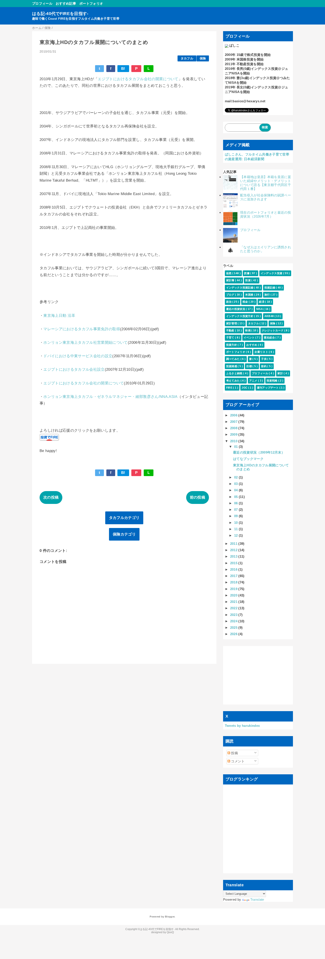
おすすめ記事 (66, 3)
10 (236, 522)
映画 (248, 330)
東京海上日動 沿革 (59, 315)
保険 (203, 58)
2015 (234, 563)
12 (236, 535)
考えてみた (233, 380)
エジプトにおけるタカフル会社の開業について (138, 79)
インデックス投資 (272, 273)
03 (236, 484)
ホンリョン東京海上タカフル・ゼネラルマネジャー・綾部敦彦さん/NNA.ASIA (110, 397)
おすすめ (252, 344)
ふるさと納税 (234, 373)
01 (236, 446)
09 (236, 516)
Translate (257, 899)
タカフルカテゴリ (124, 518)
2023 (234, 615)
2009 (234, 434)
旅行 (267, 294)
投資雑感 (232, 366)
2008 (234, 428)
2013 (234, 556)
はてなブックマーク (248, 459)
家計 (280, 373)
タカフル (187, 58)
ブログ (230, 294)
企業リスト (261, 351)
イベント (249, 337)
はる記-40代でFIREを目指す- (60, 13)
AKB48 (269, 316)
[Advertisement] (258, 675)
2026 (234, 634)
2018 (234, 582)
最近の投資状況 (236, 309)
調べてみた (233, 359)
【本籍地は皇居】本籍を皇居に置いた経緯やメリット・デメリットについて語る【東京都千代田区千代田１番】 (265, 183)
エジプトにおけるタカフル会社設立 (74, 369)
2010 (234, 441)
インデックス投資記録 (240, 287)
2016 (234, 569)
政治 (229, 301)
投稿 (234, 753)
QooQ (170, 932)
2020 (234, 595)
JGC (245, 387)
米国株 (249, 294)
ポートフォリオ (91, 3)
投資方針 (232, 344)
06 (236, 503)
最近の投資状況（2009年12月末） (259, 452)
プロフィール (42, 3)
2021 (234, 602)
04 (236, 490)
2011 (234, 543)
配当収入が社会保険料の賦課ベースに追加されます (265, 197)
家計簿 (230, 280)
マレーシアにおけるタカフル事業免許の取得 (81, 329)
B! (123, 68)
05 (236, 497)
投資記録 (270, 287)
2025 (234, 627)
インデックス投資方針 (240, 316)
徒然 (229, 273)
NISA (260, 309)
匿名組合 (270, 337)
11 (236, 529)
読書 (247, 273)
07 (236, 509)
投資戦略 (272, 380)
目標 (249, 366)
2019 (234, 589)
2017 (234, 576)
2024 (234, 621)
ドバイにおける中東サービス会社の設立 (77, 356)
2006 (234, 415)
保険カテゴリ (124, 534)
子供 (264, 359)
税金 (246, 301)
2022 (234, 608)
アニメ (253, 380)
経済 (262, 301)
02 (236, 477)
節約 (264, 366)
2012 (234, 550)
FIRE (229, 387)
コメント (237, 761)
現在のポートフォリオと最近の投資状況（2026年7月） (265, 214)
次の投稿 (51, 497)
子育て (230, 337)
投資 (248, 280)
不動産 (230, 330)
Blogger (169, 916)
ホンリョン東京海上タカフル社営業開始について (85, 342)
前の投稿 (197, 497)
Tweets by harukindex (242, 725)
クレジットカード (273, 330)
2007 (234, 421)
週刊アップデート (268, 387)
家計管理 (232, 323)
